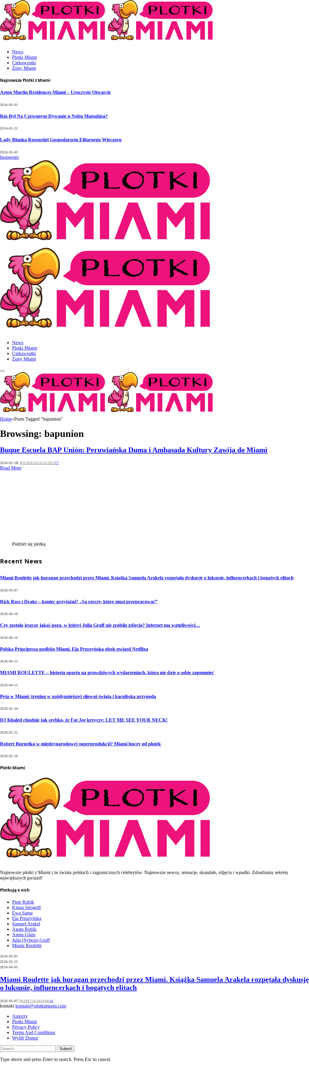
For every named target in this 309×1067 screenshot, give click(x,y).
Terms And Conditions (33, 1032)
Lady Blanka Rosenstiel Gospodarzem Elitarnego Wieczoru (61, 139)
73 (57, 463)
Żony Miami (24, 68)
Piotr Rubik (23, 902)
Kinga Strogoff (26, 907)
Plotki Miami (24, 57)
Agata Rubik (24, 929)
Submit (65, 1048)
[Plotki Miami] (107, 413)
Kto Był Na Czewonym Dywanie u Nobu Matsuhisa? (54, 116)
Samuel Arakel (26, 923)
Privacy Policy (26, 1027)
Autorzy (20, 1016)
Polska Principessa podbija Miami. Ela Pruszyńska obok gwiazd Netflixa (74, 649)
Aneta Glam (23, 934)
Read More (10, 467)
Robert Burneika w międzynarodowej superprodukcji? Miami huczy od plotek (80, 743)
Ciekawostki (24, 62)
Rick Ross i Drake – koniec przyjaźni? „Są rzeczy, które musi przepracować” (79, 601)
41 (52, 1001)
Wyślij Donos (25, 1037)
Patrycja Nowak (35, 1001)
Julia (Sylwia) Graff (31, 940)
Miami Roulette (27, 945)
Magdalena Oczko (37, 463)
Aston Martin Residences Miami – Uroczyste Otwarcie (55, 92)
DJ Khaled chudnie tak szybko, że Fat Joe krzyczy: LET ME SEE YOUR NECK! (83, 720)
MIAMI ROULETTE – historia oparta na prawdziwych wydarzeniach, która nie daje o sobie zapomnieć (107, 672)
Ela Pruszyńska (26, 918)
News (17, 51)
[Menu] (2, 371)
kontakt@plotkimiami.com (40, 1005)
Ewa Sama (22, 912)
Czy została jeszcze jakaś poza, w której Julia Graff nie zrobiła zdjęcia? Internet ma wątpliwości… (100, 625)
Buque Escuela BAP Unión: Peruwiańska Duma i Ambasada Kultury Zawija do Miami (133, 450)
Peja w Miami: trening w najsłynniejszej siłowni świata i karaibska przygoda (78, 696)
